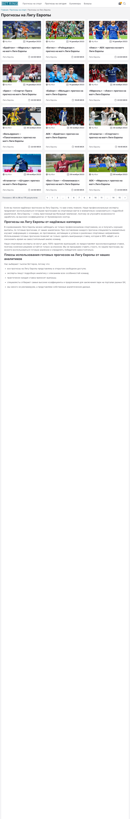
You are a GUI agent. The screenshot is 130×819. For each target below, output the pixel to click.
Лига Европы (8, 57)
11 (101, 198)
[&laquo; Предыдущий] (47, 197)
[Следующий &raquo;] (125, 197)
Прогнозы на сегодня (55, 3)
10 (95, 198)
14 (113, 198)
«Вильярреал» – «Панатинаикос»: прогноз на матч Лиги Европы (19, 137)
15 (120, 198)
